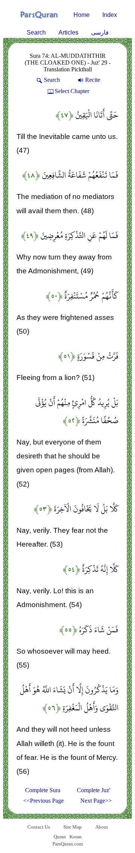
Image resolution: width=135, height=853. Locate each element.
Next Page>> (96, 800)
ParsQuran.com (67, 844)
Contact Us (38, 827)
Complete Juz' (93, 790)
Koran (75, 836)
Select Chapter (72, 91)
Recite (92, 80)
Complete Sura (42, 790)
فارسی (100, 32)
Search (36, 32)
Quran (60, 836)
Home (82, 15)
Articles (68, 32)
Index (109, 15)
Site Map (72, 827)
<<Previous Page (43, 800)
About (101, 827)
